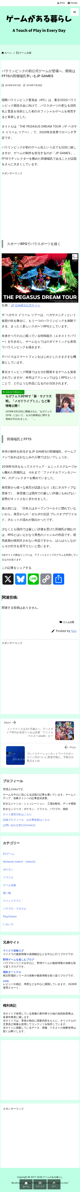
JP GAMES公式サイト (26, 305)
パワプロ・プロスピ (14, 908)
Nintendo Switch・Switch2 (19, 861)
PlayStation (10, 916)
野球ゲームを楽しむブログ (18, 959)
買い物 (7, 892)
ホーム (8, 52)
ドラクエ (8, 877)
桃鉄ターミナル (12, 971)
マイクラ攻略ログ (13, 950)
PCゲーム (8, 853)
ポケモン (8, 869)
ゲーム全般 (25, 52)
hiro (73, 631)
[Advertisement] (33, 203)
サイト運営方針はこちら (17, 814)
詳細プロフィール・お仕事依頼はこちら (26, 819)
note (6, 980)
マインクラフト (12, 900)
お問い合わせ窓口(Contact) (19, 825)
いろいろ (8, 924)
